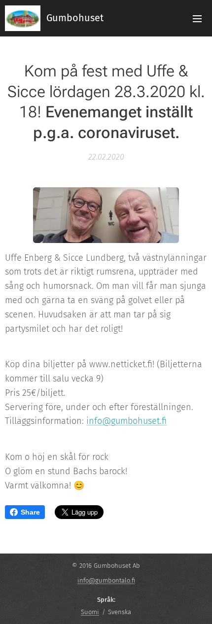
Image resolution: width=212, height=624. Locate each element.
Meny (197, 18)
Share (30, 512)
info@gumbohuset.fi (126, 421)
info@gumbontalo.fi (106, 580)
